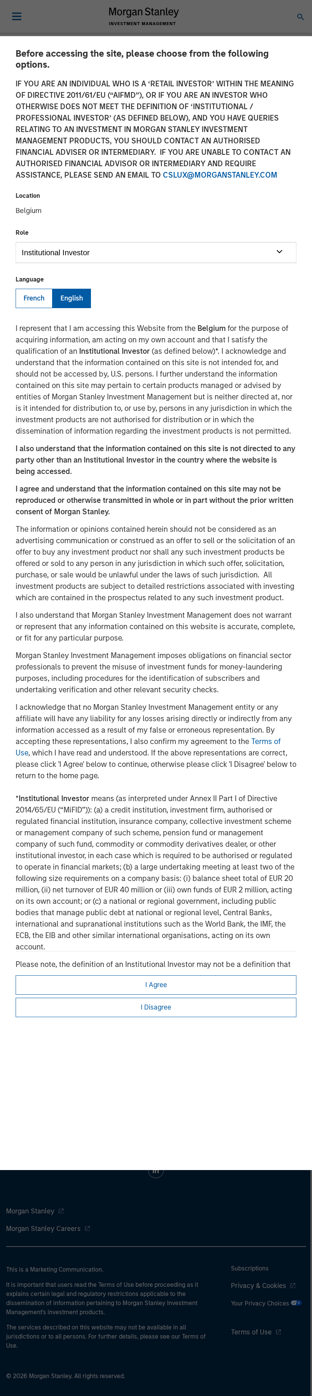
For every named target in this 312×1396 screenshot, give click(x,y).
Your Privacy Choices (261, 1303)
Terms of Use (251, 1332)
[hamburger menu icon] (16, 16)
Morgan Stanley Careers (43, 1228)
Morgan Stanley (30, 1211)
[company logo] (144, 16)
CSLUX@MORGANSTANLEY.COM (220, 175)
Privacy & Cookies (258, 1286)
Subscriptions (250, 1268)
